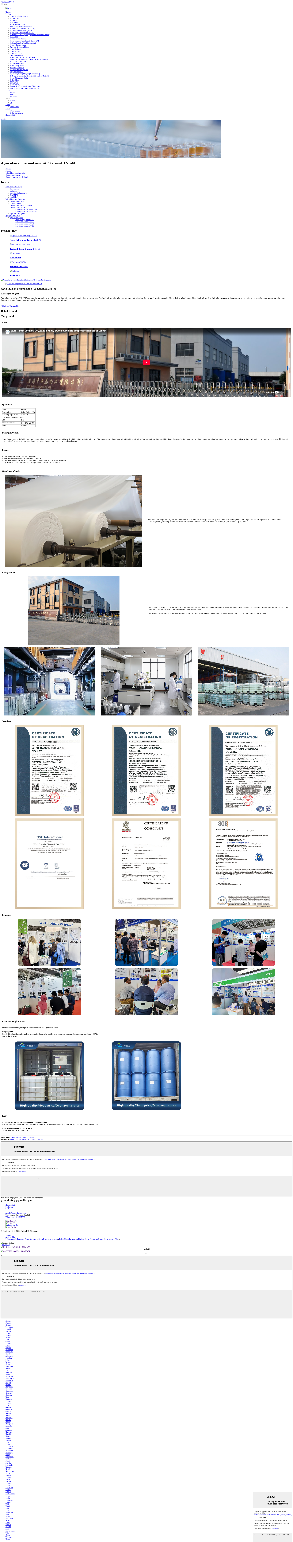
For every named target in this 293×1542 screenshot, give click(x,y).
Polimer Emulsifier (17, 63)
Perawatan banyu (31, 1239)
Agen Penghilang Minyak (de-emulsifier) (25, 74)
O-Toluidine (14, 80)
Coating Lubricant (16, 55)
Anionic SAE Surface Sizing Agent (23, 43)
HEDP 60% (14, 84)
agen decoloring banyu (18, 193)
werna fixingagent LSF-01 (24, 220)
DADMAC (14, 22)
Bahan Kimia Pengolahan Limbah (71, 1239)
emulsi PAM (14, 197)
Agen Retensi (15, 51)
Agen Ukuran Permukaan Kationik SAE (24, 41)
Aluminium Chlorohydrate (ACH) (22, 29)
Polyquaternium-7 (16, 72)
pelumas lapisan (16, 203)
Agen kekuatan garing (18, 45)
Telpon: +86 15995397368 (15, 1217)
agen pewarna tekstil (12, 216)
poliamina (13, 191)
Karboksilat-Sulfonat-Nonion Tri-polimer (25, 86)
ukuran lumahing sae (12, 175)
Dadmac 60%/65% (19, 266)
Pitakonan (9, 1207)
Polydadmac (14, 18)
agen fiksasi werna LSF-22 (24, 222)
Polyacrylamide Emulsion (14, 1239)
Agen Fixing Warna (17, 66)
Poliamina (13, 20)
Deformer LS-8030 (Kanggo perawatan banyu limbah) (30, 35)
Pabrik (12, 92)
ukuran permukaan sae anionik (26, 211)
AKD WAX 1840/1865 (18, 61)
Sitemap (8, 1235)
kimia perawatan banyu (13, 187)
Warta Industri (15, 111)
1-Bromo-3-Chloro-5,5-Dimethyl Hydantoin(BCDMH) (30, 76)
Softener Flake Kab (17, 68)
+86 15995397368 (7, 2)
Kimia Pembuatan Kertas (94, 1239)
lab (11, 103)
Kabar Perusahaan (16, 113)
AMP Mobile (10, 1237)
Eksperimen (14, 107)
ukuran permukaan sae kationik (16, 177)
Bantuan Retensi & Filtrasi (19, 47)
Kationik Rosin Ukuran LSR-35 (25, 249)
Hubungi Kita (10, 115)
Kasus (7, 105)
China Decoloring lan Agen (48, 1239)
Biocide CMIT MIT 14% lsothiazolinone (25, 88)
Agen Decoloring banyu (19, 16)
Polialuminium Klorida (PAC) (21, 31)
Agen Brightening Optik (19, 78)
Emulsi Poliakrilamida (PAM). (21, 26)
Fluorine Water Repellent (19, 70)
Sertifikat (13, 96)
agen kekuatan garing (18, 214)
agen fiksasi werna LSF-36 (24, 224)
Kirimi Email (5, 1245)
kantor (12, 94)
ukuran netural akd (17, 201)
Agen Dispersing (16, 53)
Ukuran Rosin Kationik (18, 39)
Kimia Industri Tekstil (111, 1239)
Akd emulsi (14, 37)
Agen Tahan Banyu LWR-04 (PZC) (23, 57)
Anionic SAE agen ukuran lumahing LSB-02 (26, 1139)
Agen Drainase (15, 49)
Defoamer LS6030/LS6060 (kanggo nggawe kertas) (29, 59)
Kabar (7, 109)
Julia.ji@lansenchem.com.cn (15, 1213)
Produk (8, 14)
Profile (7, 90)
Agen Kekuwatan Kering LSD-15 (26, 240)
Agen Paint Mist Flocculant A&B (22, 33)
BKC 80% (14, 82)
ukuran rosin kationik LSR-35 (21, 205)
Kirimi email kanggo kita (10, 306)
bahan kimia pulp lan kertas (15, 173)
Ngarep (8, 12)
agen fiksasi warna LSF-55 (24, 226)
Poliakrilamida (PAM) (18, 24)
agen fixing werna (16, 218)
